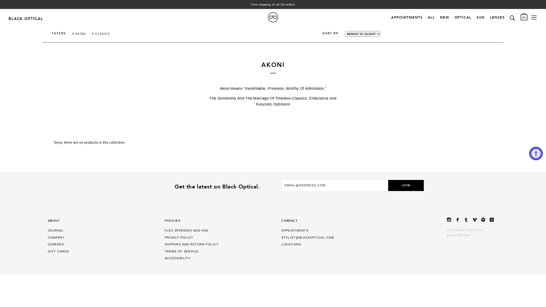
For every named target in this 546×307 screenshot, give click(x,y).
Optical (463, 17)
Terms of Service (182, 251)
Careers (56, 244)
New (444, 17)
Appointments (407, 17)
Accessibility (178, 258)
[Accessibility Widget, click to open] (536, 153)
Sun (480, 17)
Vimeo (477, 220)
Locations (291, 244)
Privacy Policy (179, 237)
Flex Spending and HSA (186, 230)
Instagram (451, 220)
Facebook (460, 220)
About (54, 221)
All (431, 17)
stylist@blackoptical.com (307, 237)
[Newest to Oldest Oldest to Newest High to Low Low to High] (389, 34)
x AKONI (79, 33)
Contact (289, 221)
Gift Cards (58, 251)
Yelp (494, 220)
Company (56, 237)
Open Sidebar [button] (533, 17)
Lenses (497, 17)
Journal (56, 230)
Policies (173, 221)
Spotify (485, 220)
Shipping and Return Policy (191, 244)
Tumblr (468, 220)
